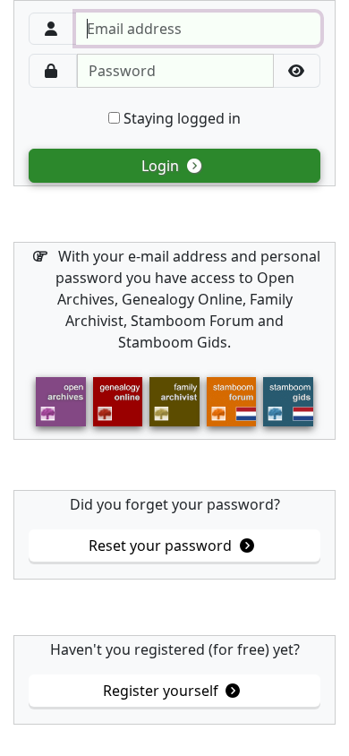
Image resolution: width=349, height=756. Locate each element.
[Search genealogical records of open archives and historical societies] (60, 400)
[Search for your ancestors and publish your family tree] (117, 400)
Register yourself (162, 690)
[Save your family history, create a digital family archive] (174, 400)
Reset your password (162, 545)
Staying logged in (180, 118)
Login (162, 166)
